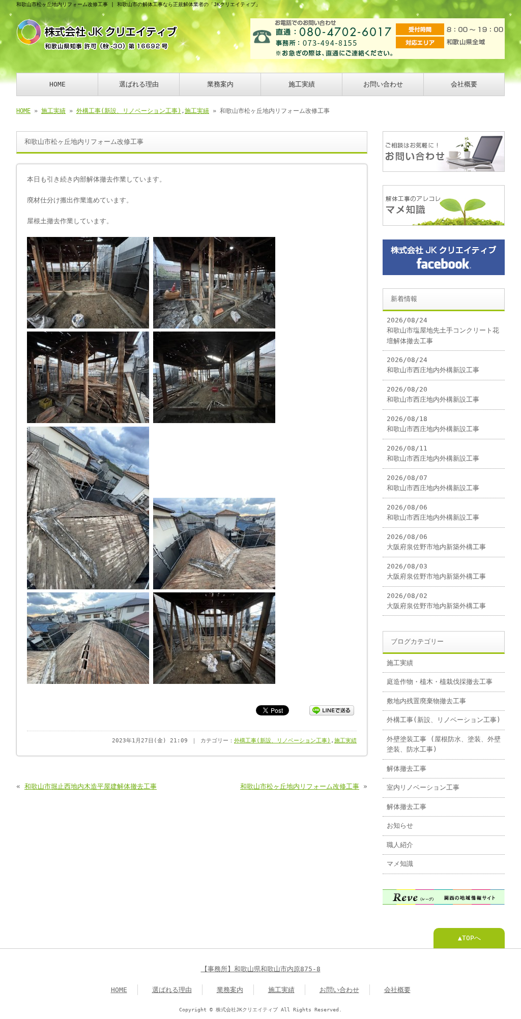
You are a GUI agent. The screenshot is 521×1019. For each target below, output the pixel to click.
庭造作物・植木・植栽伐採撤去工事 (440, 681)
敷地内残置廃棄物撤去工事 (426, 701)
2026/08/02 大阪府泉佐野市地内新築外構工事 (436, 601)
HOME (57, 84)
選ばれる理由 (139, 84)
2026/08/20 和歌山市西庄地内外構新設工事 (433, 394)
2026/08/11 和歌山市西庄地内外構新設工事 (433, 453)
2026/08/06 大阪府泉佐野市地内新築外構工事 (436, 542)
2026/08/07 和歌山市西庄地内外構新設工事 (433, 483)
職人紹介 (400, 845)
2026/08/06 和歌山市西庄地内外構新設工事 (433, 512)
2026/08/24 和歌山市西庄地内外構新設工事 (433, 365)
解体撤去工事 (406, 768)
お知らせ (400, 825)
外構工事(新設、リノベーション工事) (128, 110)
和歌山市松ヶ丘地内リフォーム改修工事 (299, 786)
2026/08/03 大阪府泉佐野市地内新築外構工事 (436, 571)
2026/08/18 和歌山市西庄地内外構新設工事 (433, 424)
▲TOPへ (469, 938)
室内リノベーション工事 (423, 787)
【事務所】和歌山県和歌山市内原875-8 (261, 969)
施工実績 (301, 84)
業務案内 (220, 84)
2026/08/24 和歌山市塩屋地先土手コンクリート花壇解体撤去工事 (443, 330)
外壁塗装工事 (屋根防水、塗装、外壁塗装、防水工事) (444, 744)
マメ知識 (400, 863)
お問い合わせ (383, 84)
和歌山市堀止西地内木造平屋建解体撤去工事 (90, 786)
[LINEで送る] (331, 709)
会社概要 (464, 84)
